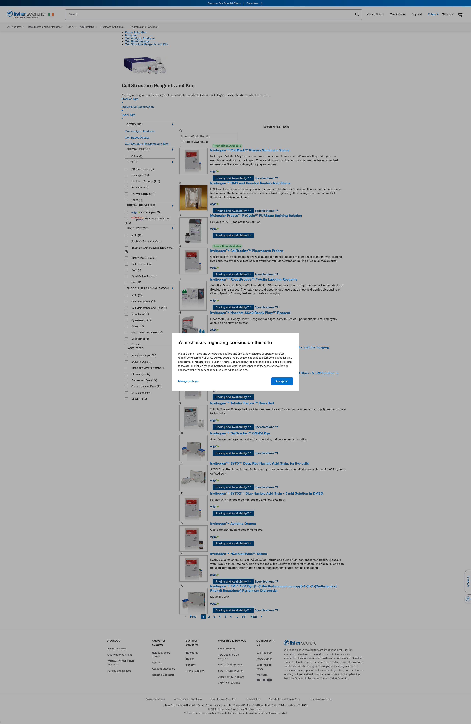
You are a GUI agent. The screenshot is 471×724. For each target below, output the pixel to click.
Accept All (282, 381)
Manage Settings (188, 381)
